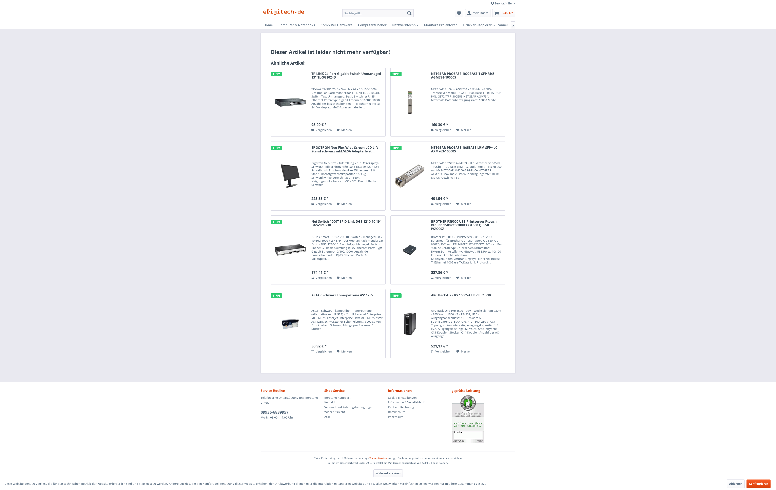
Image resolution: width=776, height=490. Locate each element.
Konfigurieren (758, 484)
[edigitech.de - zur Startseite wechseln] (285, 14)
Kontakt (329, 402)
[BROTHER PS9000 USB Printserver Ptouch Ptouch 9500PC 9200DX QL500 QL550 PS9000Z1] (410, 250)
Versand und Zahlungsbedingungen (348, 407)
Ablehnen (735, 484)
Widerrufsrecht (334, 412)
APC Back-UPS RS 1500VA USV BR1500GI (462, 295)
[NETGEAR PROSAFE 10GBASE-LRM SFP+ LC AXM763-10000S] (410, 176)
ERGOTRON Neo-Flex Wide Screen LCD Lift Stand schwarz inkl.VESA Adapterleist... (344, 149)
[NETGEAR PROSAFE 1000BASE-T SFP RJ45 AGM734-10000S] (410, 102)
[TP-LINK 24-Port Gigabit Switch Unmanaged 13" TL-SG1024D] (290, 102)
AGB (327, 417)
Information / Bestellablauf (406, 402)
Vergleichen (323, 130)
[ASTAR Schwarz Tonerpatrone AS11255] (290, 323)
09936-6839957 (275, 412)
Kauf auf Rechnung (401, 407)
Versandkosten (378, 458)
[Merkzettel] (459, 13)
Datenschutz (396, 412)
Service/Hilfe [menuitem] (503, 3)
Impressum (395, 417)
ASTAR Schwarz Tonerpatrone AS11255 (342, 295)
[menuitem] (378, 13)
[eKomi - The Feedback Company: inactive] (483, 419)
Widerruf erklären (388, 473)
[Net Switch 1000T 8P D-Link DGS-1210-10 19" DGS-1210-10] (290, 250)
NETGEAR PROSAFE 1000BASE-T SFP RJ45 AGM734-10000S (462, 76)
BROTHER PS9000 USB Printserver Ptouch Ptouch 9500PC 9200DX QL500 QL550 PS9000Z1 (464, 225)
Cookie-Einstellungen (402, 398)
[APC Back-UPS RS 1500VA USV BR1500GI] (410, 323)
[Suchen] (409, 13)
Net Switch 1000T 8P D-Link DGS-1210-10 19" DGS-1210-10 (346, 223)
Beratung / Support (337, 398)
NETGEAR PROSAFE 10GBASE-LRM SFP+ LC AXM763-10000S (464, 149)
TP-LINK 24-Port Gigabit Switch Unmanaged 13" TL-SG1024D (346, 76)
